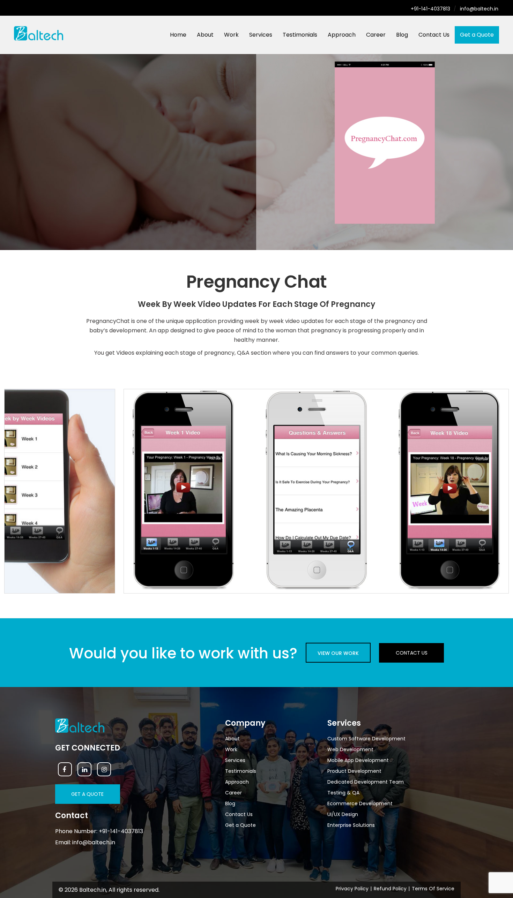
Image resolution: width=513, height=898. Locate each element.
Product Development (354, 771)
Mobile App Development (358, 760)
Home (178, 35)
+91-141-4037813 (430, 8)
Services (260, 35)
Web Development (350, 749)
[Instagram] (104, 769)
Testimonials (300, 35)
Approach (342, 35)
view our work (338, 653)
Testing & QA (343, 792)
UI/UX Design (342, 814)
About (205, 35)
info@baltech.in (479, 8)
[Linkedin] (84, 769)
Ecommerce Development (360, 803)
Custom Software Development (366, 738)
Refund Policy (390, 888)
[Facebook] (65, 769)
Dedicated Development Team (365, 781)
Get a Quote (477, 35)
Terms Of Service (433, 888)
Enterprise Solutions (351, 825)
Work (231, 35)
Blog (402, 35)
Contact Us (433, 35)
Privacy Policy (352, 888)
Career (376, 35)
